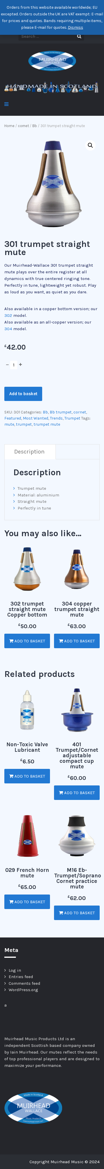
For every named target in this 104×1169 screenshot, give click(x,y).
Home (9, 126)
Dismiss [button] (75, 27)
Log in (15, 970)
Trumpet (72, 418)
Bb (34, 126)
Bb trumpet (61, 412)
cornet (23, 126)
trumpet (24, 424)
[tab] (29, 452)
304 (8, 328)
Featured (12, 418)
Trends (56, 418)
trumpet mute (47, 424)
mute (9, 424)
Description (29, 451)
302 (8, 315)
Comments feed (24, 983)
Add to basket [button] (29, 641)
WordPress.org (23, 989)
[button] (90, 145)
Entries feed (21, 976)
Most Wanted (35, 418)
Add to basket (23, 393)
